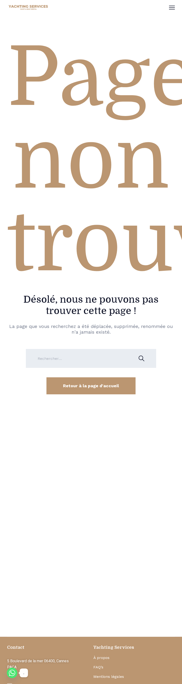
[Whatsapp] (12, 673)
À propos (101, 657)
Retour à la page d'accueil (91, 385)
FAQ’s (98, 667)
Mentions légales (108, 676)
